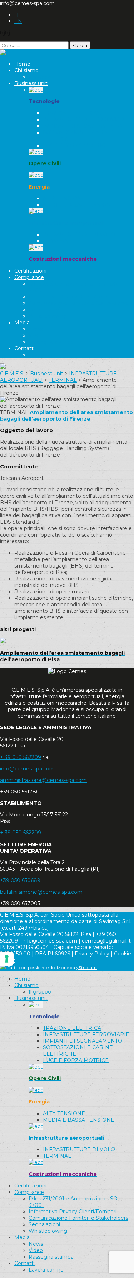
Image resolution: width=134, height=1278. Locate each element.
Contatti (24, 348)
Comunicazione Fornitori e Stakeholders (78, 303)
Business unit (31, 83)
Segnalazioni (44, 309)
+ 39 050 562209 (20, 757)
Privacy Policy (92, 953)
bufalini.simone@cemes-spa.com (41, 892)
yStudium (86, 967)
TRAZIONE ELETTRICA (72, 113)
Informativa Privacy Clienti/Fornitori (72, 296)
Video (36, 335)
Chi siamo (26, 70)
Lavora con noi (47, 355)
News (36, 329)
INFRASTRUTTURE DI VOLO (79, 234)
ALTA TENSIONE (64, 198)
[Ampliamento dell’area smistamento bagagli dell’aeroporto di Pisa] (3, 641)
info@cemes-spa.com (27, 768)
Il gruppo (40, 77)
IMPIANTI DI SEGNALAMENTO (82, 126)
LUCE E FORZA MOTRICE (76, 145)
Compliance (29, 277)
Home (22, 64)
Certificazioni (30, 271)
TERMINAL (57, 241)
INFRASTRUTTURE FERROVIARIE (86, 119)
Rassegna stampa (51, 342)
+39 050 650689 (20, 880)
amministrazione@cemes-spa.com (43, 780)
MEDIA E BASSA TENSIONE (78, 205)
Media (22, 322)
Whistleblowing (48, 316)
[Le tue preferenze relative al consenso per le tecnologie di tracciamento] (7, 959)
